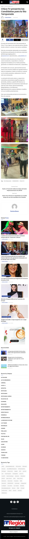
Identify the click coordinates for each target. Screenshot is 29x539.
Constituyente (8, 473)
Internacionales (5, 417)
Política (3, 433)
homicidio (4, 483)
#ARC (3, 466)
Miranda (22, 485)
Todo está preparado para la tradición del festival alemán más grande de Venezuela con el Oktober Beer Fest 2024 (14, 258)
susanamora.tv (6, 56)
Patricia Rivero (8, 17)
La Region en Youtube (6, 420)
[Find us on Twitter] (14, 502)
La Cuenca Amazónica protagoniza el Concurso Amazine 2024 (14, 279)
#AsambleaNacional (10, 466)
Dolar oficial (9, 478)
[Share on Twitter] (17, 40)
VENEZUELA (4, 493)
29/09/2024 (15, 17)
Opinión (3, 428)
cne (2, 473)
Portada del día (5, 436)
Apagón (16, 471)
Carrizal (3, 383)
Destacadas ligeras (6, 396)
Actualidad (4, 377)
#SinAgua (4, 471)
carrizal (24, 471)
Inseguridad (23, 483)
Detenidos (23, 476)
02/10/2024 (11, 239)
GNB (21, 481)
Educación (3, 404)
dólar (14, 478)
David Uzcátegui (10, 476)
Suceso (14, 490)
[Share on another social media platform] (24, 40)
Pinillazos (4, 431)
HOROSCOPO (10, 483)
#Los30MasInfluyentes (12, 468)
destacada (4, 391)
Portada (22, 488)
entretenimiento (5, 407)
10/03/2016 (10, 354)
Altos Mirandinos (5, 380)
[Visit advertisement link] (14, 335)
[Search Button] (27, 2)
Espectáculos (5, 412)
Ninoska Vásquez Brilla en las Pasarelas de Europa (13, 299)
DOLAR (3, 478)
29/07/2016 (10, 361)
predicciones (4, 490)
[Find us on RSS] (18, 502)
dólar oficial (19, 478)
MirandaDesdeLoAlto (6, 488)
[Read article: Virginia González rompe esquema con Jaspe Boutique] (14, 311)
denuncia (17, 476)
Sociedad (3, 447)
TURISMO (3, 455)
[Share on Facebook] (9, 40)
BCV (20, 471)
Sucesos (3, 450)
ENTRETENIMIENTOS (9, 6)
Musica (13, 488)
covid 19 (21, 473)
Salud (2, 439)
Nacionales (4, 425)
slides (2, 444)
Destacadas (4, 393)
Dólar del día (4, 399)
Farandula (4, 415)
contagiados (15, 473)
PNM (18, 488)
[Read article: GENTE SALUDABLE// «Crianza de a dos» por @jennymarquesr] (4, 366)
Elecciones (10, 481)
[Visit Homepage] (14, 2)
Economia (3, 401)
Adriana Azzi (10, 471)
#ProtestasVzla (21, 468)
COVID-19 (3, 385)
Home (2, 6)
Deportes (3, 388)
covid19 (3, 476)
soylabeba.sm (23, 56)
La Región (4, 485)
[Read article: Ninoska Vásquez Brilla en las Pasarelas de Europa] (14, 291)
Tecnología (4, 452)
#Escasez (25, 466)
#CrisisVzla (18, 466)
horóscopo (17, 483)
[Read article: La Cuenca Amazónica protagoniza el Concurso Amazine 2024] (14, 270)
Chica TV (22, 181)
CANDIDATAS (15, 181)
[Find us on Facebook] (11, 502)
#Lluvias (3, 468)
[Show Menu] (1, 2)
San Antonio (4, 442)
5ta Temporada (7, 181)
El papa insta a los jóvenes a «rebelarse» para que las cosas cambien (16, 359)
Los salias (10, 485)
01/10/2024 (11, 323)
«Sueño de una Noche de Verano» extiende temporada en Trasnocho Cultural (13, 236)
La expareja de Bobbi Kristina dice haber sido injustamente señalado (17, 352)
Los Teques (4, 423)
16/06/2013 (10, 368)
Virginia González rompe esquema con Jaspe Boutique (13, 320)
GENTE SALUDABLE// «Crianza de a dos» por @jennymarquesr (18, 365)
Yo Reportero (4, 458)
